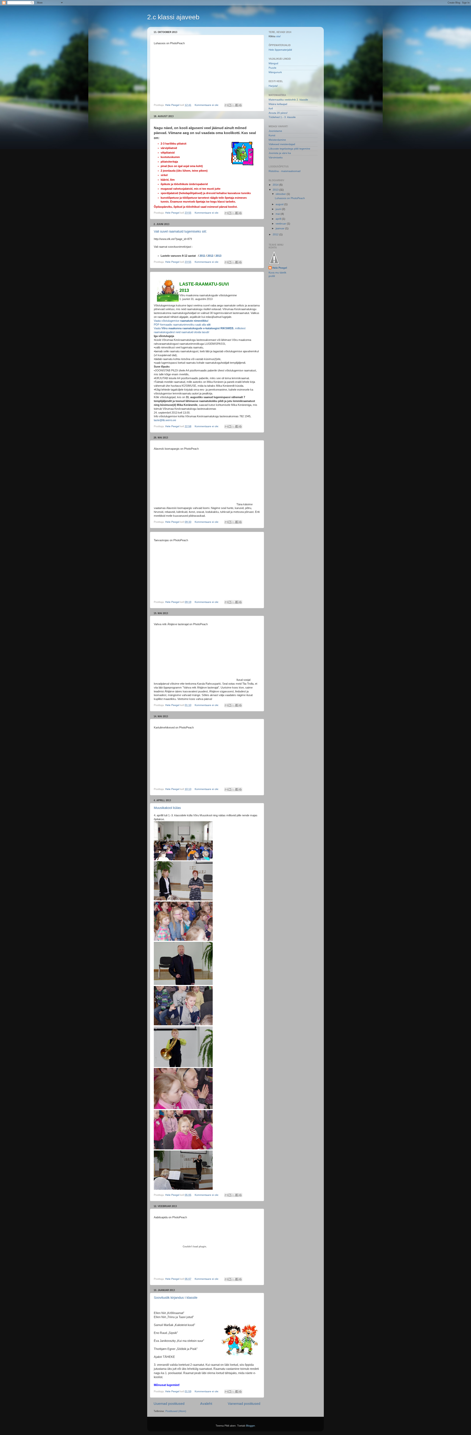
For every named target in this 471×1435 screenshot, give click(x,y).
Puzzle (272, 67)
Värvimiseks (276, 157)
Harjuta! (273, 86)
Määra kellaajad (278, 104)
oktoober (281, 194)
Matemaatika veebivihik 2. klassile (288, 99)
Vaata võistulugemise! (181, 320)
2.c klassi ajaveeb (173, 17)
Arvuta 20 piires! (278, 113)
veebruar (281, 223)
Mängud (273, 63)
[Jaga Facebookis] (237, 105)
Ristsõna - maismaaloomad (284, 171)
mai (278, 213)
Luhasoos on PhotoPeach (290, 198)
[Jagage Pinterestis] (240, 105)
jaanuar (280, 228)
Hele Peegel (279, 267)
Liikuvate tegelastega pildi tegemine (289, 148)
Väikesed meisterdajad (282, 144)
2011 (202, 255)
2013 (218, 255)
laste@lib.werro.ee (165, 420)
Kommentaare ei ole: (207, 105)
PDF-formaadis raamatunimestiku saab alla (182, 324)
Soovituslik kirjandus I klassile (175, 1297)
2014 (276, 184)
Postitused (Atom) (175, 1411)
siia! (278, 36)
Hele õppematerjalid (280, 49)
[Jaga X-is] (233, 105)
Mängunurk (275, 72)
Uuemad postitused (169, 1404)
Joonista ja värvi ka (280, 153)
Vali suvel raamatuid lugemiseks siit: (180, 231)
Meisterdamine (277, 139)
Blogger (250, 1425)
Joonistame (275, 131)
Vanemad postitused (244, 1404)
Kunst (272, 135)
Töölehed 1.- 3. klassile (282, 117)
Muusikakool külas (167, 808)
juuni (279, 209)
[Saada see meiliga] (226, 105)
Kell (271, 108)
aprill (279, 218)
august (280, 204)
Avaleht (206, 1404)
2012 (210, 255)
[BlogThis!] (230, 105)
